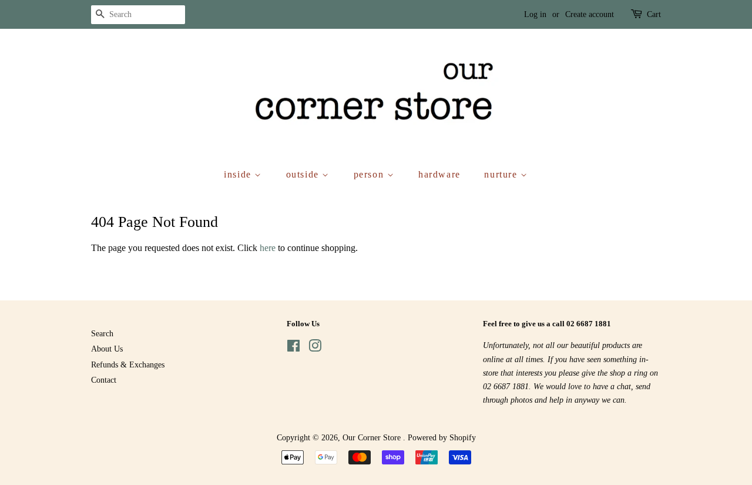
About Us (107, 348)
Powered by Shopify (442, 437)
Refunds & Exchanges (127, 364)
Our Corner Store (373, 437)
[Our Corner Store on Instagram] (314, 348)
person (370, 174)
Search (102, 333)
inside (239, 174)
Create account (589, 14)
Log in (535, 14)
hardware (439, 174)
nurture (502, 174)
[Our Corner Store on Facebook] (293, 348)
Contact (103, 380)
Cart (654, 14)
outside (304, 174)
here (268, 248)
